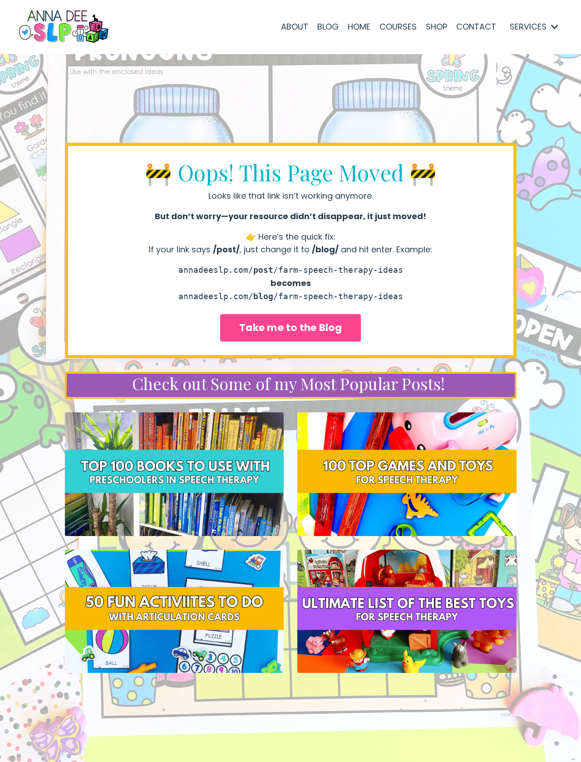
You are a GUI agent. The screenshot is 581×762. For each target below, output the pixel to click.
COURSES (398, 26)
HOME (359, 26)
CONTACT (476, 26)
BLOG (328, 26)
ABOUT (294, 26)
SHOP (436, 26)
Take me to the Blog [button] (290, 328)
